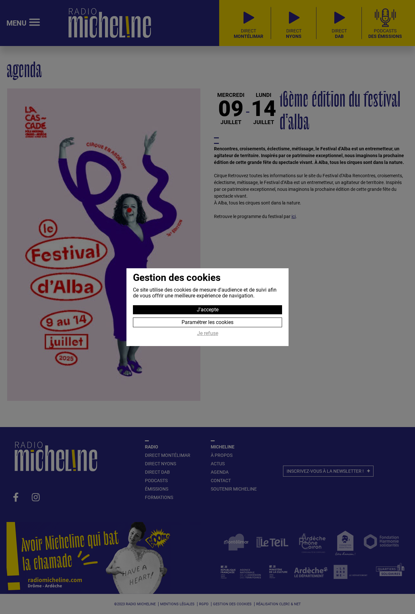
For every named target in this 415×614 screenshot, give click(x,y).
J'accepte (208, 310)
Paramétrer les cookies (207, 322)
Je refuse (207, 333)
